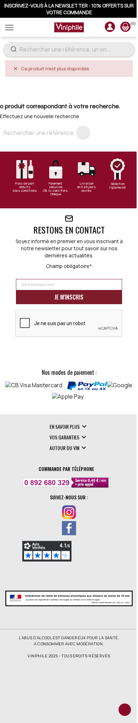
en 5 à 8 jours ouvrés (86, 188)
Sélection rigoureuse (117, 185)
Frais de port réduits (24, 185)
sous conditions (24, 190)
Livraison (86, 183)
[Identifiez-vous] (110, 29)
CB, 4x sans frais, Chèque (55, 192)
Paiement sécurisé (55, 185)
